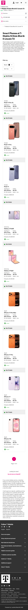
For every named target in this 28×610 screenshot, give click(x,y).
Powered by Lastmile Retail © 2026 (14, 607)
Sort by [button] (8, 69)
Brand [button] (5, 65)
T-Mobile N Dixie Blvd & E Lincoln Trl (13, 26)
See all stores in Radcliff (14, 474)
